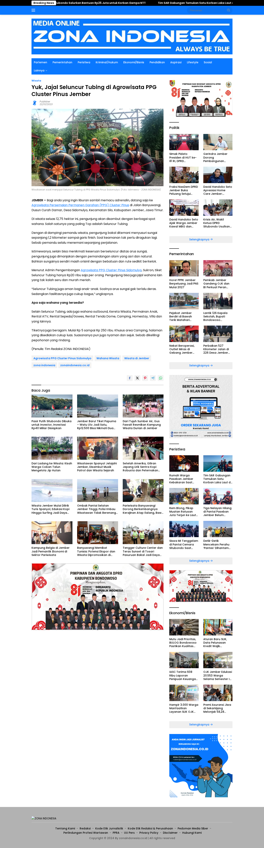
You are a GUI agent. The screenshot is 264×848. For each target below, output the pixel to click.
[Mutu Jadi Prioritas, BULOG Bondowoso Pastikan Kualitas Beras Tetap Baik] (183, 627)
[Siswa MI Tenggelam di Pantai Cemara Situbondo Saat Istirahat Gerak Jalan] (183, 529)
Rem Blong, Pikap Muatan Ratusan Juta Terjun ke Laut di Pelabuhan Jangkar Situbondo (182, 511)
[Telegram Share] (153, 378)
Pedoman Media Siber (193, 828)
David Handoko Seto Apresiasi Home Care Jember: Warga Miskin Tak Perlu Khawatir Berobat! (217, 190)
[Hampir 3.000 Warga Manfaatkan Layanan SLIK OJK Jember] (183, 693)
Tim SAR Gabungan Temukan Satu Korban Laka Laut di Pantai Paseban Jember (174, 3)
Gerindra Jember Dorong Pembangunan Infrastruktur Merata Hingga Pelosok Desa (217, 157)
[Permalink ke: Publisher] (35, 103)
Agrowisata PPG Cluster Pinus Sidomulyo (111, 270)
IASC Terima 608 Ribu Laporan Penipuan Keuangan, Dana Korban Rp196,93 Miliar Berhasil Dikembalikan (183, 675)
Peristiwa (84, 62)
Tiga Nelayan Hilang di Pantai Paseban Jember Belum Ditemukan (217, 511)
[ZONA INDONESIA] (132, 36)
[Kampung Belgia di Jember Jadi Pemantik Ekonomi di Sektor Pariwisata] (52, 532)
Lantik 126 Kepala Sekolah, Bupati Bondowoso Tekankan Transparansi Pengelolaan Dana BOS (216, 316)
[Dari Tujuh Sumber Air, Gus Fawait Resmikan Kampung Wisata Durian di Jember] (143, 406)
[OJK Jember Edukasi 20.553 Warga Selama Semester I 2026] (217, 660)
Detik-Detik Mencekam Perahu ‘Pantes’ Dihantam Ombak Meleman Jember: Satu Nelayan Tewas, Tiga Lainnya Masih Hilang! (217, 544)
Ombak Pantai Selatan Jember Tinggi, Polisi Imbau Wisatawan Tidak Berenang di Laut (96, 509)
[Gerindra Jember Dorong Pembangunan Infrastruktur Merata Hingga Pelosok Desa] (217, 142)
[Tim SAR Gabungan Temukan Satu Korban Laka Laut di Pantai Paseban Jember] (217, 463)
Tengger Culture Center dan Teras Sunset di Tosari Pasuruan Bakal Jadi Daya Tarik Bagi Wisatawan (143, 551)
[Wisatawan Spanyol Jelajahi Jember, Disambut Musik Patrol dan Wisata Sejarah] (97, 448)
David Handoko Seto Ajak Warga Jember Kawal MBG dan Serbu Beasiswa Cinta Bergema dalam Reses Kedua (183, 223)
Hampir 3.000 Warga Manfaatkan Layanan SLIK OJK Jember (183, 708)
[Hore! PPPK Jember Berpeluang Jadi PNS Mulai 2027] (183, 268)
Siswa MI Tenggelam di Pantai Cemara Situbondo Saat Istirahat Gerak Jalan (183, 544)
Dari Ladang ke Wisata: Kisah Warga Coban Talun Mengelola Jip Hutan (52, 467)
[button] (228, 10)
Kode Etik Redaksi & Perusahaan (150, 828)
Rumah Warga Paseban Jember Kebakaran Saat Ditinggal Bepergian (183, 479)
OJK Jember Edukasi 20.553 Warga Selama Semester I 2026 (217, 675)
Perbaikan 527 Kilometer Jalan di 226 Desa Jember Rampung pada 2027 (216, 349)
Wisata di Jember (136, 358)
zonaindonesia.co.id (74, 365)
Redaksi (85, 828)
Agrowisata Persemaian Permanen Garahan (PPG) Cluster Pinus (80, 205)
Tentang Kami (65, 828)
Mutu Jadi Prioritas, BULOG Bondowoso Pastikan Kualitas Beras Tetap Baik (183, 642)
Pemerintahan (62, 62)
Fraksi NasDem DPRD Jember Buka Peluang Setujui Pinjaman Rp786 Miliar (183, 190)
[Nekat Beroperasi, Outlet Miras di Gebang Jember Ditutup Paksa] (183, 334)
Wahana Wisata (107, 358)
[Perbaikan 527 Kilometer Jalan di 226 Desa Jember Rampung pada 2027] (217, 334)
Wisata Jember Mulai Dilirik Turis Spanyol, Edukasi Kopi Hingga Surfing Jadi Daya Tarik (50, 509)
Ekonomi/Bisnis (133, 62)
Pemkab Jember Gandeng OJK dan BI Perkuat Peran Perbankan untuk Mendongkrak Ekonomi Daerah (216, 283)
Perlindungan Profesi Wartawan (85, 833)
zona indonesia (44, 365)
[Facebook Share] (130, 378)
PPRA (116, 833)
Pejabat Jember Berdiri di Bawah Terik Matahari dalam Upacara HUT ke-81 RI (183, 316)
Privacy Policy (148, 833)
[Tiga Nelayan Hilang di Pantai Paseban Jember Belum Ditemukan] (217, 496)
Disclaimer (170, 833)
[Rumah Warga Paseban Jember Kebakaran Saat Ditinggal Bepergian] (183, 463)
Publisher (45, 101)
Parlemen (40, 62)
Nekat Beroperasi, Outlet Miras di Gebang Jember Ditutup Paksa (181, 349)
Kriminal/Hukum (107, 62)
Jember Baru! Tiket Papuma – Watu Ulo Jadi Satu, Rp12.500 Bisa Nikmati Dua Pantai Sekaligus (96, 424)
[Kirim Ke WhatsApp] (161, 378)
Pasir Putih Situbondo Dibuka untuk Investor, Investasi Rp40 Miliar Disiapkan (52, 424)
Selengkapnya (199, 239)
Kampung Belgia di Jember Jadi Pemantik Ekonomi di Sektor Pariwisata (51, 551)
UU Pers (129, 833)
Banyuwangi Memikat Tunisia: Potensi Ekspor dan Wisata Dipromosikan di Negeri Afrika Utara (96, 551)
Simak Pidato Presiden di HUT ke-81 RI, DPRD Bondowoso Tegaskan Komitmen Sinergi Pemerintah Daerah (183, 157)
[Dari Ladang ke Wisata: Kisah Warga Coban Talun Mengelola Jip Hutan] (52, 448)
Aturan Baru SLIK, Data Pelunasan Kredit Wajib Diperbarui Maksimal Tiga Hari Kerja (217, 642)
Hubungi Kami (192, 833)
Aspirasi (175, 62)
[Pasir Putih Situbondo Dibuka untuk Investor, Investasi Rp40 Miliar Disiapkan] (52, 406)
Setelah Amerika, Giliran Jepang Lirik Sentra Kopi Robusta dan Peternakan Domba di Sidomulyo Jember (143, 467)
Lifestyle (192, 62)
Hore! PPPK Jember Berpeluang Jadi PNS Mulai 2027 (183, 283)
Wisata (36, 80)
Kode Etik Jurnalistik (109, 828)
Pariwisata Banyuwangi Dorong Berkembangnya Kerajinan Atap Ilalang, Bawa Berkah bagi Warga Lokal (143, 509)
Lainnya (39, 70)
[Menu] (34, 10)
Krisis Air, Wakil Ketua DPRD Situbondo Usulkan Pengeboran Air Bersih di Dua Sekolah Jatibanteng (216, 223)
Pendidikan (157, 62)
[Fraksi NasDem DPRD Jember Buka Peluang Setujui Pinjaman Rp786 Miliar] (183, 175)
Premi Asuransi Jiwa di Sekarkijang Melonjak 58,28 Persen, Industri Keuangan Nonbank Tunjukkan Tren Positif (217, 708)
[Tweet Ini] (137, 378)
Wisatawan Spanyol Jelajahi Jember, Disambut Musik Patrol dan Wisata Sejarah (97, 467)
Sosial (208, 62)
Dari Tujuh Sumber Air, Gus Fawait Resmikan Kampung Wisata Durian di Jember (142, 424)
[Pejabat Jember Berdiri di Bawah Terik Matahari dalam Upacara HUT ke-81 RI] (183, 301)
